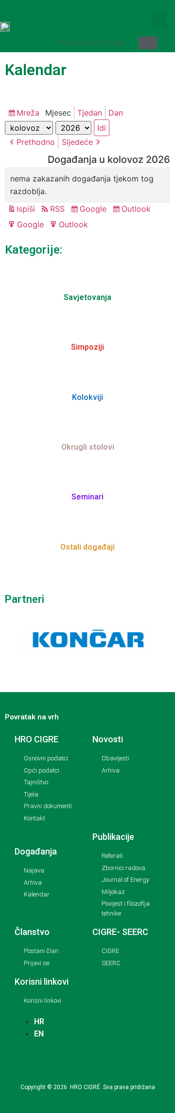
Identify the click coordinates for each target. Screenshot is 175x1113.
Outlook (138, 210)
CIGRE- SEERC (120, 932)
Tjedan (89, 113)
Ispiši (27, 209)
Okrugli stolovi (87, 447)
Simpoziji (87, 347)
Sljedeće (77, 142)
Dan (115, 113)
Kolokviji (87, 397)
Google (94, 210)
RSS (57, 209)
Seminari (87, 496)
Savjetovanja (87, 297)
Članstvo (32, 932)
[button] (159, 19)
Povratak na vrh (32, 717)
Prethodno (36, 142)
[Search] (148, 43)
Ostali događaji (87, 547)
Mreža (29, 113)
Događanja (36, 851)
